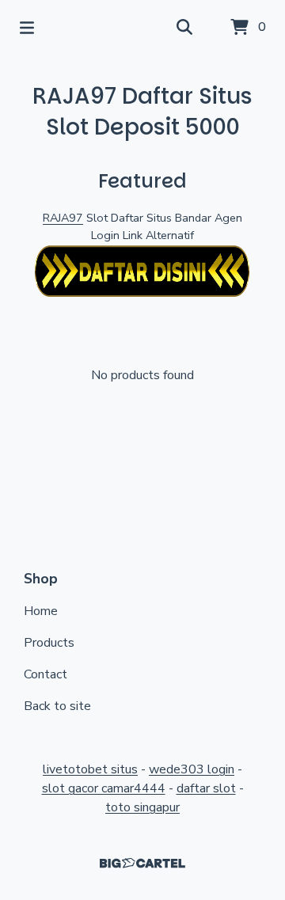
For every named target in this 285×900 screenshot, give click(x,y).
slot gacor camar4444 (103, 788)
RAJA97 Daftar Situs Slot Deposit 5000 (142, 111)
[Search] (184, 28)
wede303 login (191, 769)
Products (49, 642)
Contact (45, 674)
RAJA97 (63, 218)
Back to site (57, 706)
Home (41, 611)
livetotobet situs (90, 769)
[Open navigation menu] (27, 27)
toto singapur (142, 807)
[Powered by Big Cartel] (142, 863)
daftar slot (206, 788)
